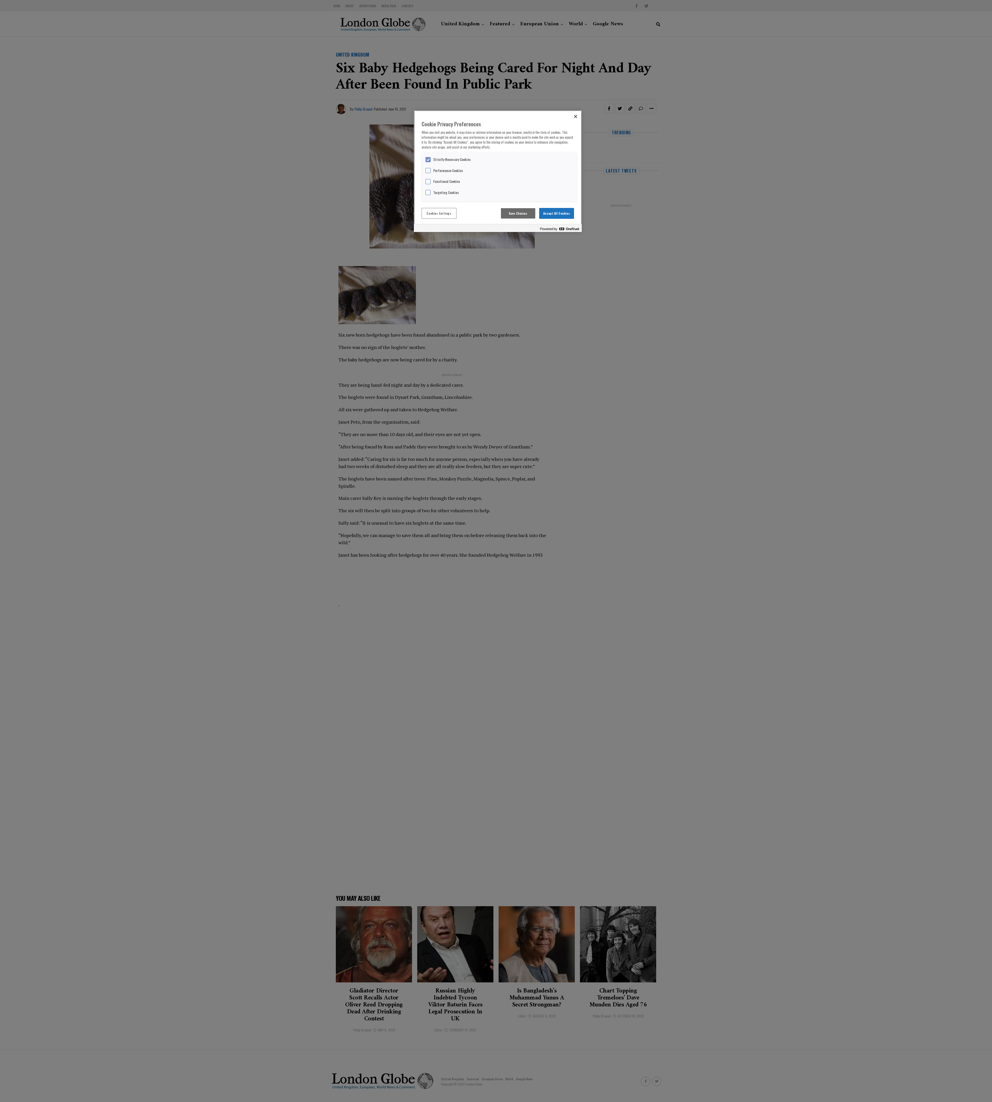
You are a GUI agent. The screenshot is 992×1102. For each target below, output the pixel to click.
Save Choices (518, 213)
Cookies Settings (439, 213)
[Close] (575, 116)
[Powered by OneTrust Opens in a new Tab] (559, 229)
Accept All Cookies (556, 213)
